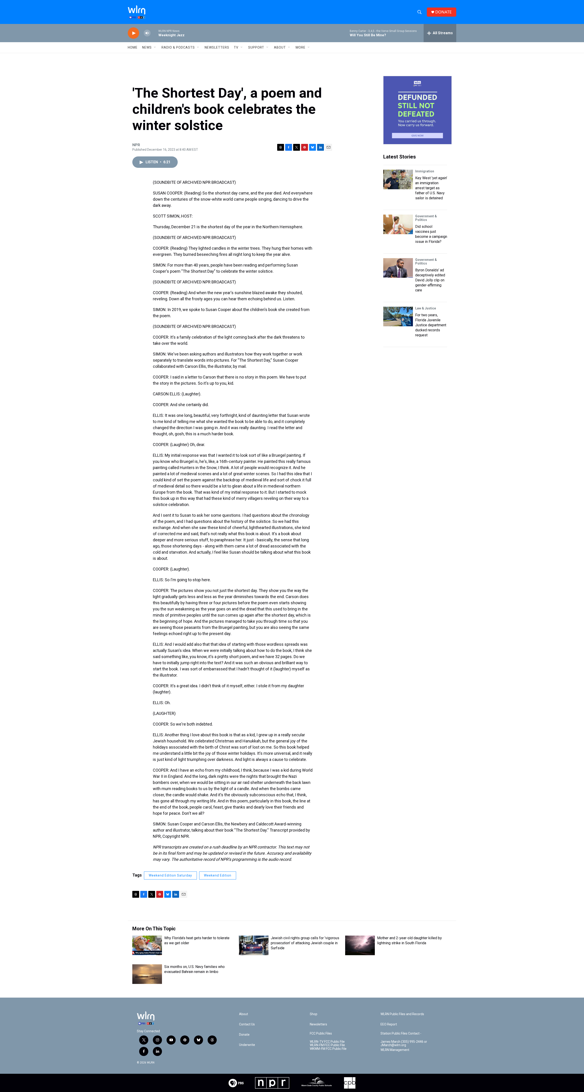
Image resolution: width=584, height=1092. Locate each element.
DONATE (443, 12)
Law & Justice (425, 308)
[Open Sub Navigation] (155, 47)
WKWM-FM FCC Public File (328, 1048)
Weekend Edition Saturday (170, 875)
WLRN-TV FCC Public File (327, 1041)
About (280, 47)
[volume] (147, 33)
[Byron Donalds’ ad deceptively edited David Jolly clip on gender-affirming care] (398, 268)
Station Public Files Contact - (401, 1033)
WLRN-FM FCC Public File (327, 1045)
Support (256, 47)
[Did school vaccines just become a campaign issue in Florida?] (398, 224)
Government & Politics (426, 218)
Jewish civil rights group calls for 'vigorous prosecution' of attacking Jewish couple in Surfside (305, 943)
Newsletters (217, 47)
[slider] (154, 33)
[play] (133, 33)
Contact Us (247, 1024)
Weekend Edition (217, 875)
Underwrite (247, 1045)
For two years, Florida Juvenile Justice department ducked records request (430, 325)
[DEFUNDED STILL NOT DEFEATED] (417, 110)
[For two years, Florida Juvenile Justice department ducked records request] (398, 316)
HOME (133, 47)
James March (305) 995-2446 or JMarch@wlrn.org (404, 1043)
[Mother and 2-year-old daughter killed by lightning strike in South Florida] (360, 945)
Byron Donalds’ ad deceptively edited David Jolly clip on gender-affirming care (430, 280)
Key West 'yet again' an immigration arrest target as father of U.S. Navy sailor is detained (431, 188)
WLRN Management (395, 1050)
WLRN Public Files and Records (402, 1014)
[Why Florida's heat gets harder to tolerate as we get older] (147, 945)
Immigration (424, 171)
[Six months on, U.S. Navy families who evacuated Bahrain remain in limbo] (147, 974)
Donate (244, 1034)
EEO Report (389, 1024)
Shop (313, 1014)
